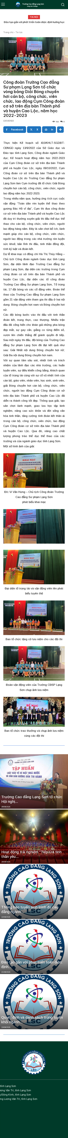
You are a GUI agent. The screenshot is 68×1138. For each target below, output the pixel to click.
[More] (60, 129)
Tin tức (19, 32)
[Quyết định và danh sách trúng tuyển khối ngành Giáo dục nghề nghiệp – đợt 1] (34, 1002)
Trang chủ (8, 32)
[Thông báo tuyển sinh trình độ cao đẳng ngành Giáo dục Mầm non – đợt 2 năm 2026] (34, 891)
